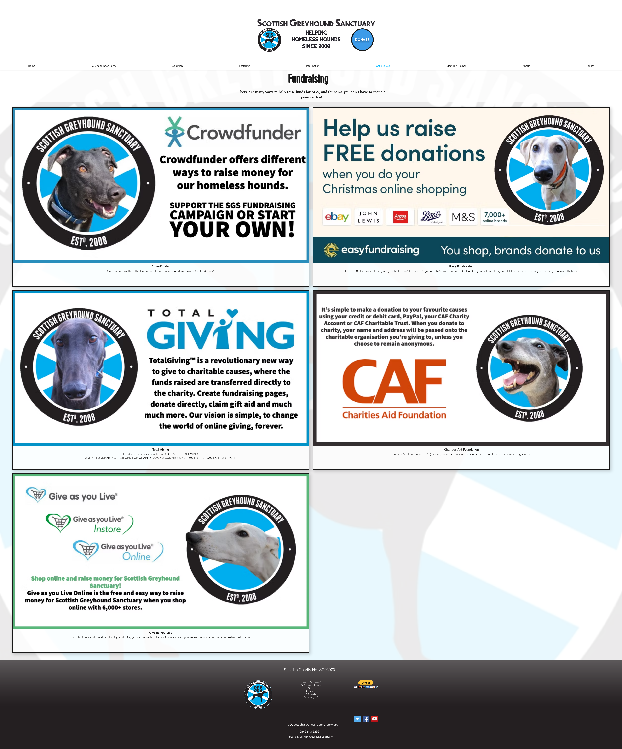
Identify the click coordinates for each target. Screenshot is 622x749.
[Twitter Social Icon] (357, 719)
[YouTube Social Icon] (374, 719)
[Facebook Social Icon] (366, 719)
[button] (366, 684)
